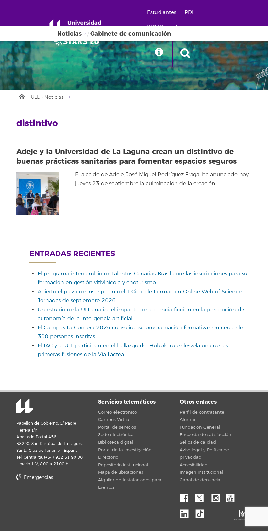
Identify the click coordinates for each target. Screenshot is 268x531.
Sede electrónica (116, 434)
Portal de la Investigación (125, 449)
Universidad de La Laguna (24, 406)
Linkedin (186, 512)
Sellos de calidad (198, 442)
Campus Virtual (114, 419)
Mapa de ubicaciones (120, 472)
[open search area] (185, 54)
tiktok (202, 512)
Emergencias (38, 477)
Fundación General (200, 427)
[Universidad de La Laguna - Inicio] (77, 25)
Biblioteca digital (115, 442)
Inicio (21, 96)
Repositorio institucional (123, 465)
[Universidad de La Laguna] (78, 41)
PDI (189, 12)
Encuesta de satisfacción (205, 434)
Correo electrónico (117, 412)
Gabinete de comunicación (130, 34)
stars (65, 499)
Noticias (69, 34)
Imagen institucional (201, 472)
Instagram (217, 496)
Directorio (108, 457)
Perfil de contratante (202, 412)
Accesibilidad (194, 465)
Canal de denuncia (200, 480)
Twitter (202, 496)
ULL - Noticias (47, 97)
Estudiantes (161, 12)
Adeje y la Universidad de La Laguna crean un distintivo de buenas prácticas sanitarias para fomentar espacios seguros (126, 156)
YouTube (233, 496)
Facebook (186, 496)
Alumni (187, 419)
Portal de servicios (117, 427)
